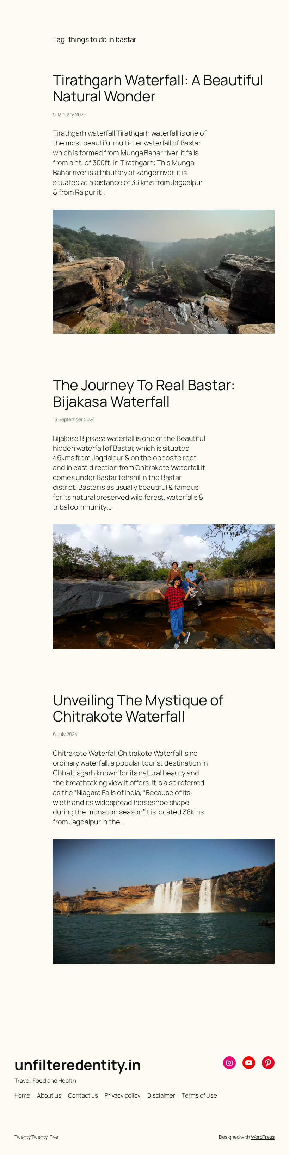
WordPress (263, 1137)
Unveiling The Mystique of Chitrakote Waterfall (138, 708)
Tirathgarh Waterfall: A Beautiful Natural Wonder (158, 87)
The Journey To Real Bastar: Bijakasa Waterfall (144, 392)
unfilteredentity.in (77, 1064)
